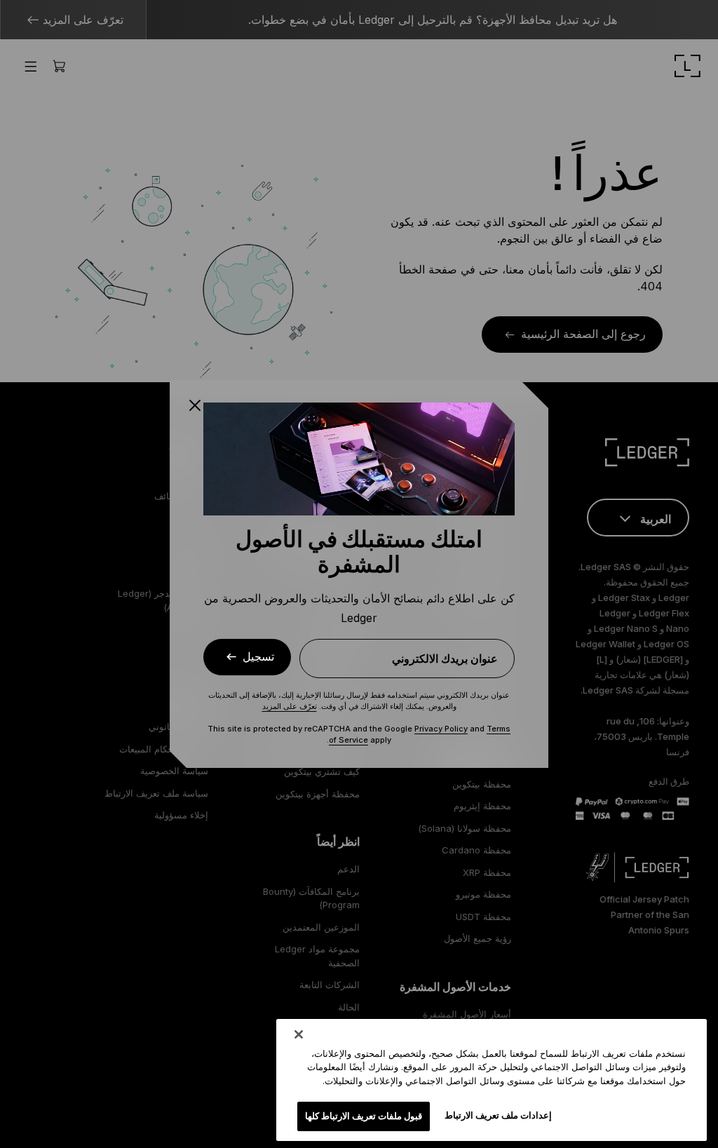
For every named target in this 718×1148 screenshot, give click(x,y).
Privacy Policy (441, 729)
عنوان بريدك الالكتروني (445, 658)
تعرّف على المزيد (289, 706)
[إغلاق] (298, 1034)
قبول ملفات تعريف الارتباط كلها (364, 1115)
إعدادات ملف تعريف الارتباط (498, 1115)
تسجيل (258, 657)
